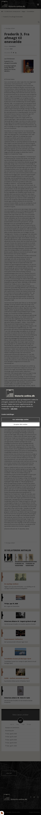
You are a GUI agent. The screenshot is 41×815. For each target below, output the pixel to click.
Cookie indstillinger (7, 414)
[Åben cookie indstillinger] (2, 813)
